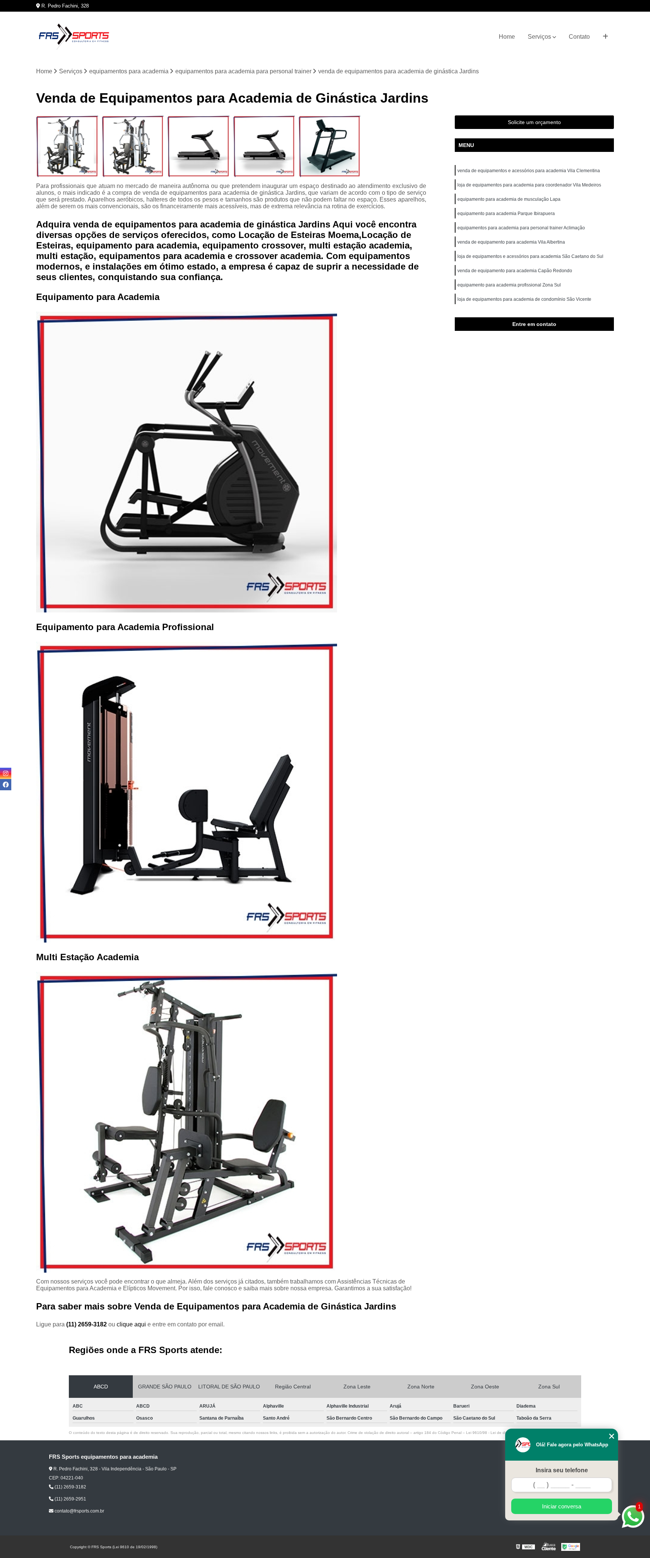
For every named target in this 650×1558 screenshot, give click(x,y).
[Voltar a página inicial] (73, 37)
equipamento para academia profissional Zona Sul (509, 285)
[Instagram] (5, 773)
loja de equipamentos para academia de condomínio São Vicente (524, 299)
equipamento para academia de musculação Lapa (508, 199)
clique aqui (131, 1324)
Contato (579, 36)
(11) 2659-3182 (87, 1324)
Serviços (539, 36)
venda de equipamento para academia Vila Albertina (511, 242)
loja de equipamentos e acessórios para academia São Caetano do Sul (530, 256)
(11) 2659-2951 (69, 1499)
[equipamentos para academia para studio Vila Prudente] (133, 146)
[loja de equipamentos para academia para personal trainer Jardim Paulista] (198, 146)
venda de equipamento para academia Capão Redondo (514, 270)
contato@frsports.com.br (78, 1511)
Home (507, 36)
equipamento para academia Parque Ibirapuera (506, 213)
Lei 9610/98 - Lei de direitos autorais (498, 1433)
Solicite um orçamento (534, 122)
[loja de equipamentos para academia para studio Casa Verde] (264, 146)
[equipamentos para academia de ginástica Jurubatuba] (67, 146)
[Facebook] (5, 784)
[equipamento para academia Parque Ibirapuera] (329, 146)
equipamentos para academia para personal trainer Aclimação (521, 227)
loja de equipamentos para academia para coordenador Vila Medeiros (529, 185)
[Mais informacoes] (605, 36)
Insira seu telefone (562, 1470)
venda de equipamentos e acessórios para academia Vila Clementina (528, 170)
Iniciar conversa (561, 1506)
